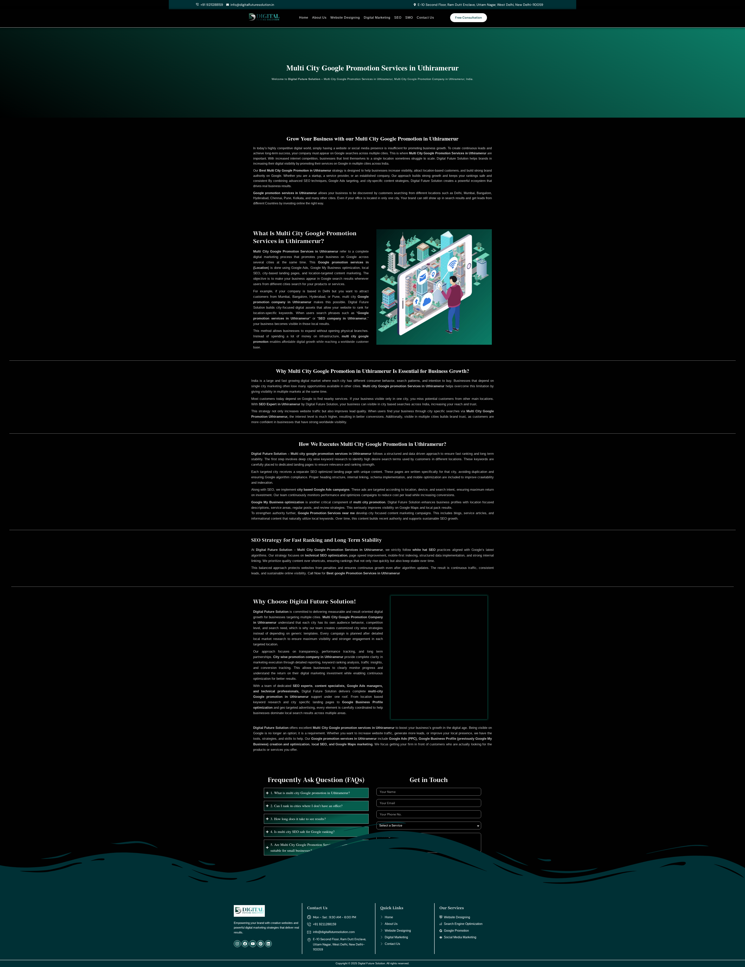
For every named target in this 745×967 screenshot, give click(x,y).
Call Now (314, 573)
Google (412, 79)
